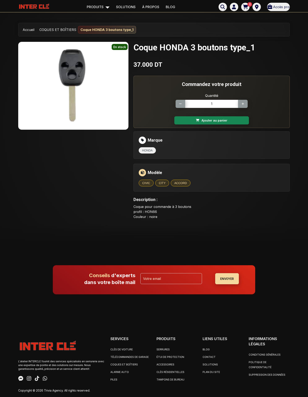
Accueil (28, 30)
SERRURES (163, 349)
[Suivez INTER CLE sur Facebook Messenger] (20, 379)
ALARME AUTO (119, 372)
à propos (150, 7)
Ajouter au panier (214, 120)
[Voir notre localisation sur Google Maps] (256, 7)
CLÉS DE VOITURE (121, 349)
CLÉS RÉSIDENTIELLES (170, 372)
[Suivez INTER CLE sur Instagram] (29, 379)
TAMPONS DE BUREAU (170, 379)
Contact (209, 357)
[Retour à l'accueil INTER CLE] (34, 6)
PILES (113, 379)
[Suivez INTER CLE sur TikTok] (37, 379)
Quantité (211, 95)
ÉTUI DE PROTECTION (170, 357)
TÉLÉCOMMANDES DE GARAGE (129, 357)
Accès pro (281, 7)
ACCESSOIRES (165, 364)
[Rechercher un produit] (223, 7)
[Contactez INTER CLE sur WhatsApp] (45, 379)
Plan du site (211, 372)
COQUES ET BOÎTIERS (57, 30)
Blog (170, 7)
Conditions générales (265, 354)
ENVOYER (227, 278)
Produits (95, 7)
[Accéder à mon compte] (234, 7)
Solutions (126, 7)
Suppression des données (267, 374)
